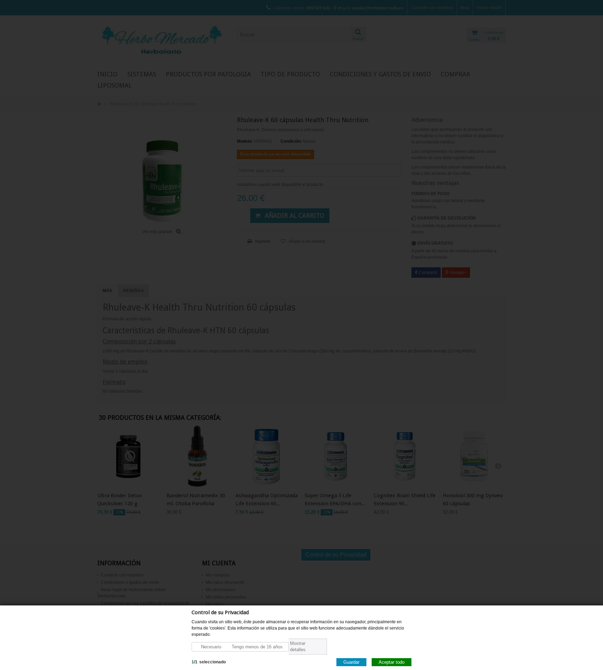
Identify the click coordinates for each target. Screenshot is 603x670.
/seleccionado (209, 661)
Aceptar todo (391, 661)
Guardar (351, 661)
